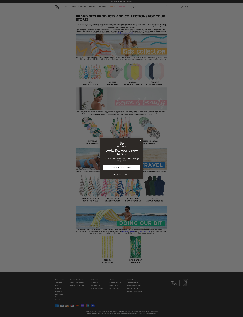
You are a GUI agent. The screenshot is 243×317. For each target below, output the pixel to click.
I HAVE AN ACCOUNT (121, 174)
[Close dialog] (140, 140)
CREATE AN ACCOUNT (121, 167)
